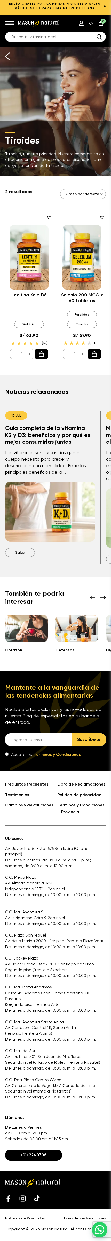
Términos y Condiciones (57, 754)
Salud (20, 552)
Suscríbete (89, 739)
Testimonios (17, 794)
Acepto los (46, 754)
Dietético (29, 324)
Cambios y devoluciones (29, 805)
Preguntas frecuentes (27, 784)
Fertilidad (82, 314)
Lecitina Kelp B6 (29, 295)
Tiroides (82, 324)
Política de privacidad (80, 794)
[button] (99, 1229)
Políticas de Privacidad (25, 1218)
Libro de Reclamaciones (82, 784)
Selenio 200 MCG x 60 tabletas (82, 297)
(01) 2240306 (33, 1154)
